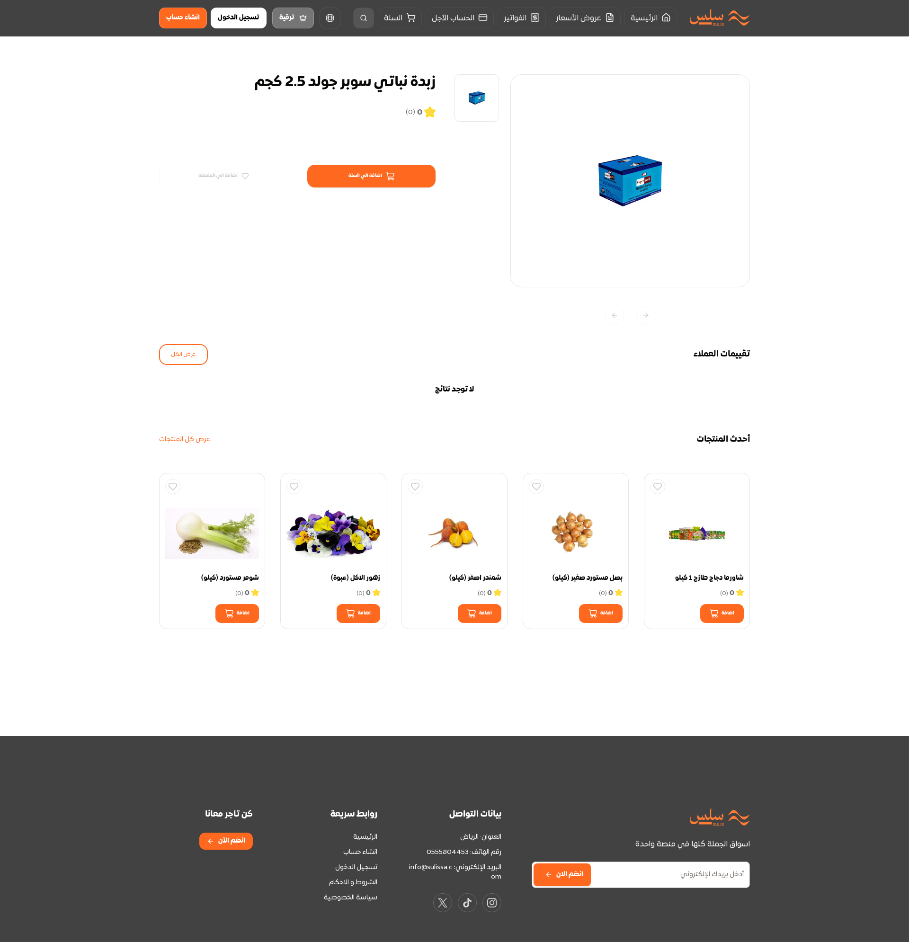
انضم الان (569, 875)
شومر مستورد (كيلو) (230, 578)
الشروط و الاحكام (353, 883)
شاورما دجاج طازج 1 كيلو (709, 578)
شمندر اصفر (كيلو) (475, 578)
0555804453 (448, 852)
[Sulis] (719, 18)
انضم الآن (231, 841)
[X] (442, 902)
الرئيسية (365, 837)
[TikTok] (467, 902)
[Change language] (330, 18)
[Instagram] (491, 902)
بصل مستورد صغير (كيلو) (588, 578)
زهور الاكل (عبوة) (355, 578)
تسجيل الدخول (238, 18)
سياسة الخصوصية (350, 898)
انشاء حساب (183, 18)
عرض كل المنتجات (184, 439)
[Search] (363, 18)
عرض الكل (183, 354)
